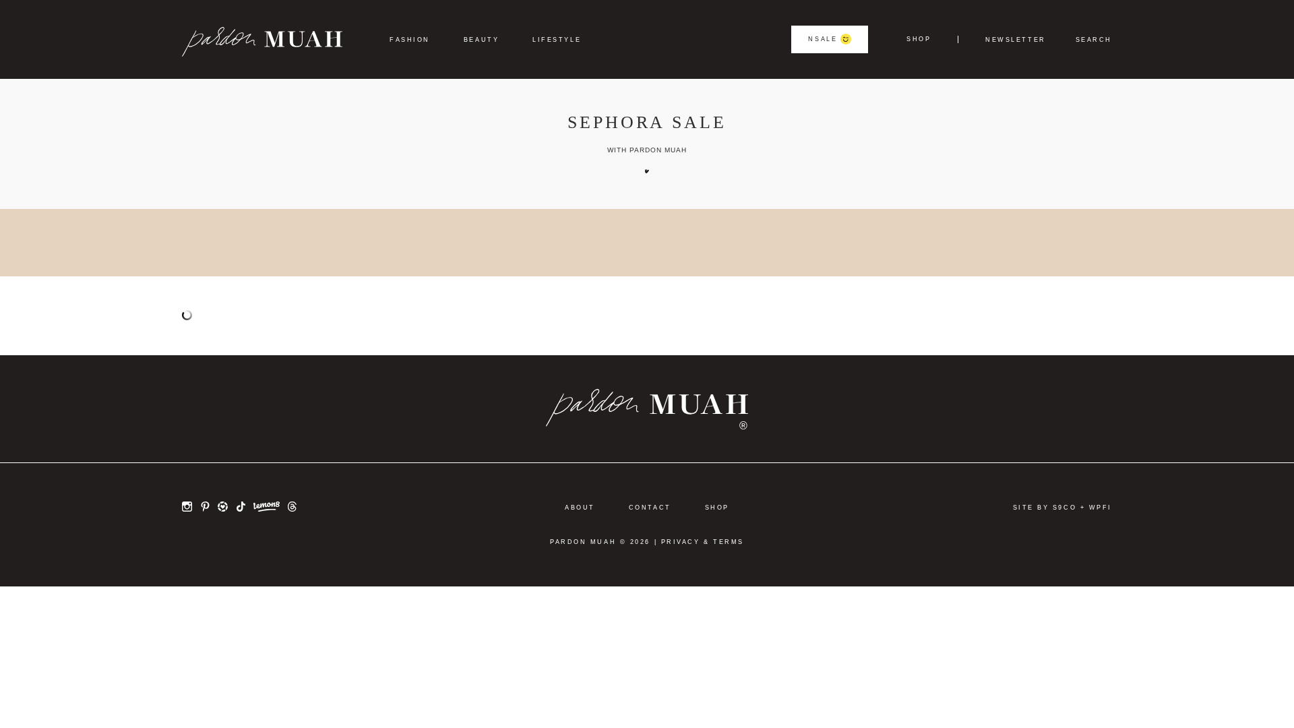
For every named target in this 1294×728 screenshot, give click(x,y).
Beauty (481, 39)
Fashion (410, 39)
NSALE (822, 39)
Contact (650, 507)
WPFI (1100, 507)
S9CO (1064, 507)
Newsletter (1015, 40)
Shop (918, 39)
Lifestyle (556, 39)
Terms (728, 542)
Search (1094, 40)
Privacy (680, 542)
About (580, 507)
